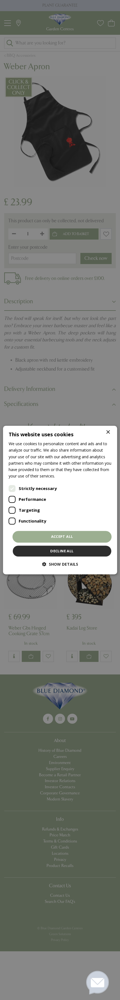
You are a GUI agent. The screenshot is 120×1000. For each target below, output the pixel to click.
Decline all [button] (61, 550)
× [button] (108, 432)
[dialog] (60, 500)
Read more (66, 476)
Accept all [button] (62, 536)
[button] (60, 564)
